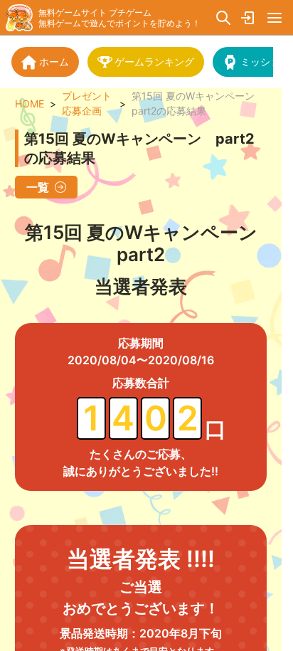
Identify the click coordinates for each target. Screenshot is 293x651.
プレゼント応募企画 (87, 103)
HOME (29, 103)
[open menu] (274, 17)
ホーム (54, 61)
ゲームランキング (154, 61)
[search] (223, 17)
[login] (249, 17)
